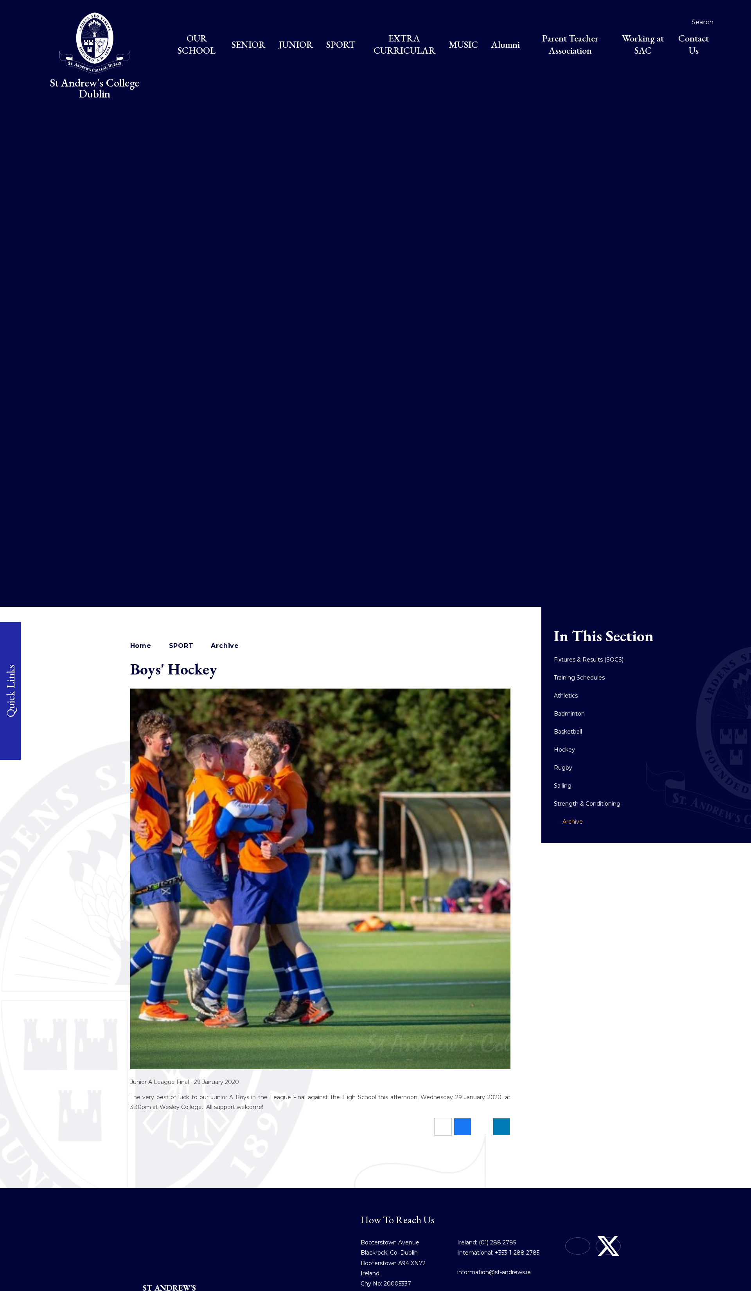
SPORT (181, 645)
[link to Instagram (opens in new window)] (577, 1246)
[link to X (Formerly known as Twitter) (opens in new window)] (608, 1246)
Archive (225, 645)
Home (140, 645)
